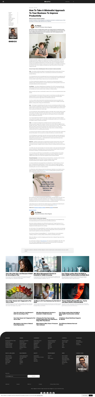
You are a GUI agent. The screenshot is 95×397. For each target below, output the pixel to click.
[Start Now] (19, 278)
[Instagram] (9, 41)
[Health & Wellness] (18, 18)
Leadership (10, 14)
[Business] (18, 12)
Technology (10, 20)
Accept (91, 395)
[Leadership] (18, 14)
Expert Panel (11, 25)
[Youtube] (14, 41)
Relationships (11, 19)
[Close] (93, 395)
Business (10, 12)
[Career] (18, 13)
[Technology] (18, 20)
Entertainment (11, 22)
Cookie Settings (84, 395)
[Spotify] (16, 41)
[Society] (18, 21)
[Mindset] (18, 16)
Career (10, 13)
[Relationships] (18, 19)
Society (10, 21)
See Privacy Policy (40, 395)
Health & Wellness (12, 18)
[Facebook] (11, 41)
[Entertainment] (18, 23)
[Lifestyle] (18, 17)
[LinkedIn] (12, 41)
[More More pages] (50, 348)
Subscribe (67, 1)
